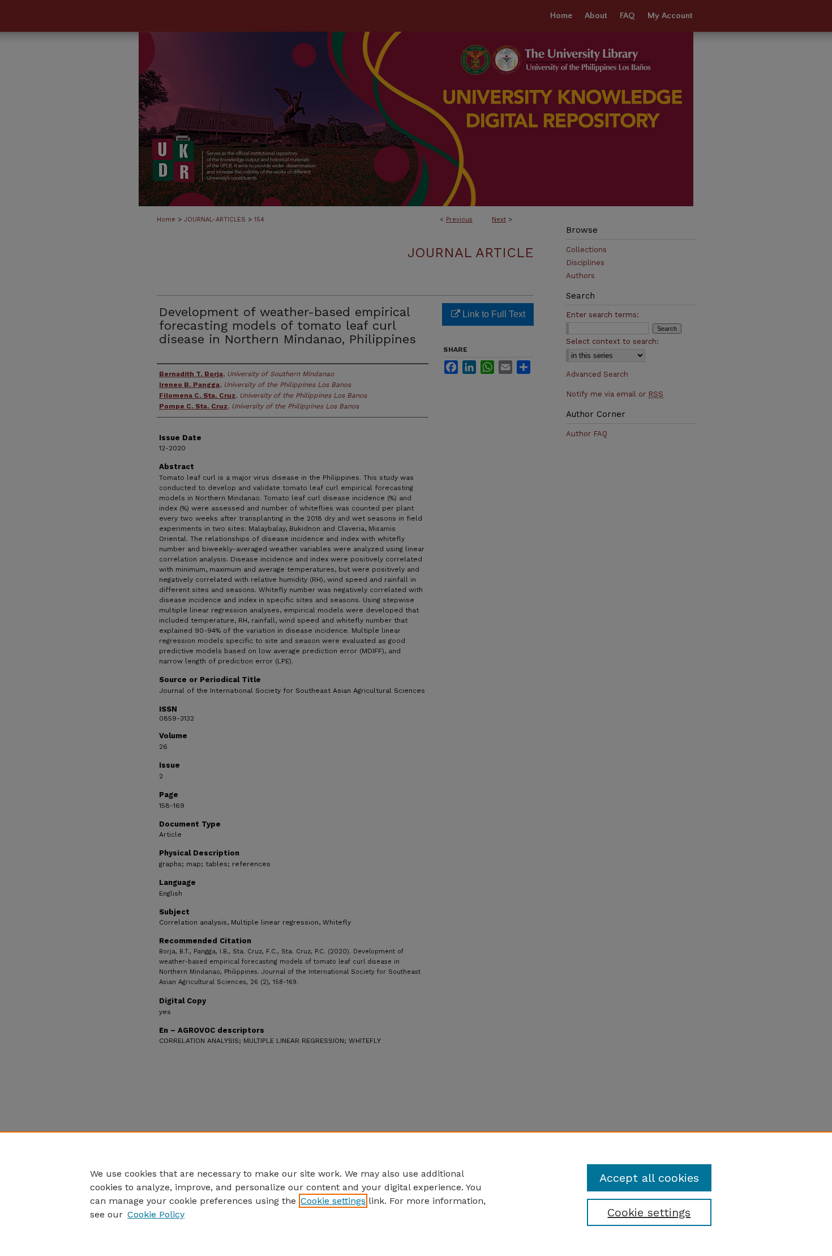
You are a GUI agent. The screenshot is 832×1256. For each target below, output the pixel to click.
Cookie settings (333, 1200)
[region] (416, 1193)
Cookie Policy (156, 1214)
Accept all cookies (649, 1178)
